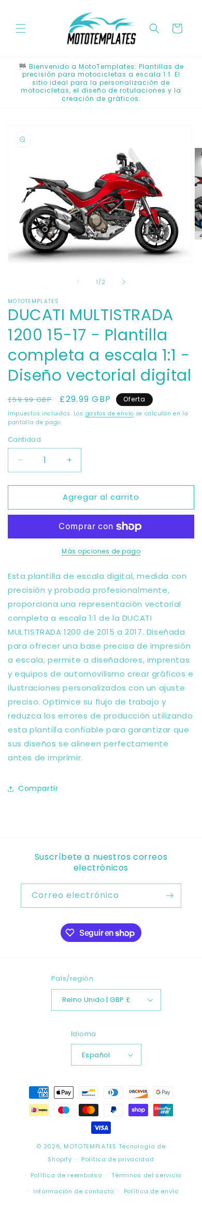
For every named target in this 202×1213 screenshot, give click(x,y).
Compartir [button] (38, 788)
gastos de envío (109, 413)
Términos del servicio (146, 1175)
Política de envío (151, 1191)
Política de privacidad (117, 1159)
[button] (20, 28)
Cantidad (24, 439)
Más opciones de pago (101, 551)
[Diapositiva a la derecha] (123, 282)
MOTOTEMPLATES (90, 1146)
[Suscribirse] (169, 895)
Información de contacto (73, 1191)
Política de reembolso (66, 1175)
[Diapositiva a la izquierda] (78, 282)
